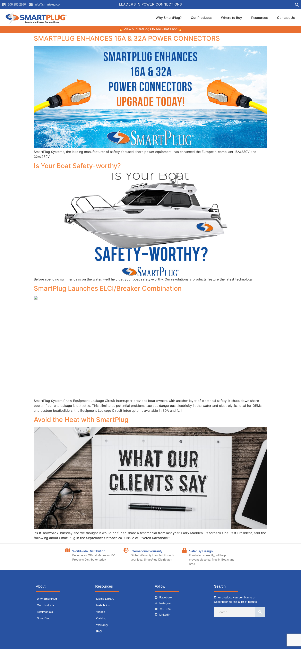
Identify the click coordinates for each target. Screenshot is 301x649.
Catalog (101, 618)
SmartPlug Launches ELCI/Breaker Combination (108, 288)
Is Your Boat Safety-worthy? (77, 166)
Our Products (201, 18)
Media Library (105, 598)
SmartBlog (43, 618)
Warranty (102, 624)
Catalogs (144, 29)
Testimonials (45, 611)
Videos (100, 611)
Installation (103, 605)
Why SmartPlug (47, 598)
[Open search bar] (297, 4)
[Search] (260, 612)
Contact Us (286, 18)
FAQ (99, 631)
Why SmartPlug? (169, 18)
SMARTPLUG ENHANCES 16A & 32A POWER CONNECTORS (127, 38)
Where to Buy (231, 18)
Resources (259, 18)
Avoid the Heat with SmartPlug (81, 420)
